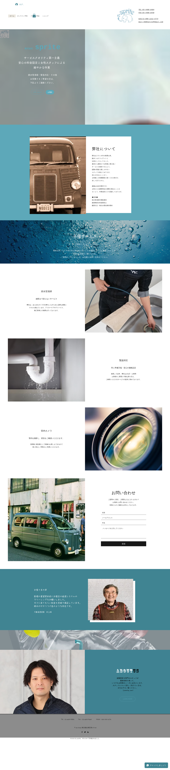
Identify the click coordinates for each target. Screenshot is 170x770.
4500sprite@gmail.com (153, 22)
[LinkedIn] (88, 732)
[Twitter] (85, 732)
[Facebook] (82, 732)
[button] (37, 92)
